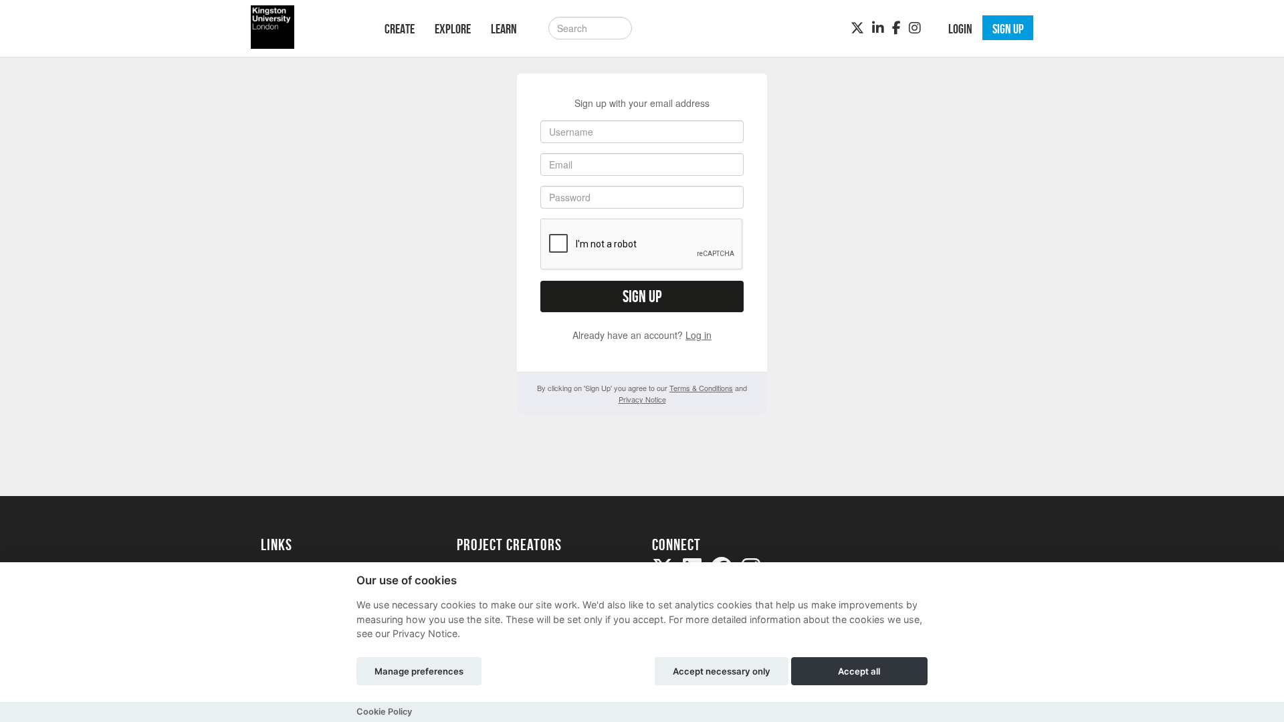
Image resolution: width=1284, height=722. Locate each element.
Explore (453, 28)
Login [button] (960, 28)
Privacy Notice (642, 399)
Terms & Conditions (701, 387)
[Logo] (305, 27)
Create (400, 28)
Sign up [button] (1008, 28)
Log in (698, 335)
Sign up (642, 296)
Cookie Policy (384, 712)
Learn (504, 28)
